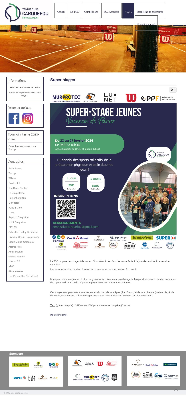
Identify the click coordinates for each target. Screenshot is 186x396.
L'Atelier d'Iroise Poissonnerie (24, 237)
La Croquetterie (17, 193)
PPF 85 (13, 227)
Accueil (61, 12)
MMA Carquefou (17, 222)
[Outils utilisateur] (173, 90)
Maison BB (14, 261)
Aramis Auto (15, 246)
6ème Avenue (16, 271)
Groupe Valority (17, 256)
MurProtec (14, 202)
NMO (11, 266)
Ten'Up (12, 173)
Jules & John (15, 207)
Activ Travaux (16, 251)
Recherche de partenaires (150, 12)
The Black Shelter (18, 188)
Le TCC (74, 12)
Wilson (12, 178)
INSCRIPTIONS (58, 315)
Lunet (11, 212)
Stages (128, 12)
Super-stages (62, 79)
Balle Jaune (15, 168)
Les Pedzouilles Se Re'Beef (23, 276)
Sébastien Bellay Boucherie (23, 232)
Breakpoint (14, 183)
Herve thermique (17, 197)
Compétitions (91, 12)
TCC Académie (111, 12)
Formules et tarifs (146, 24)
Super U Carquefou (19, 217)
